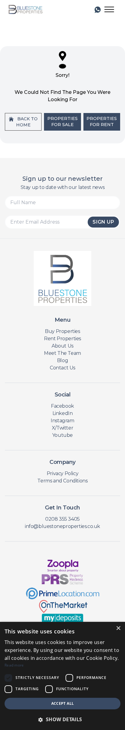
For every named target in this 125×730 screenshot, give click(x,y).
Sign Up (103, 222)
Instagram (62, 420)
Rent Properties (62, 338)
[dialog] (62, 676)
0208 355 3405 (62, 519)
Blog (62, 360)
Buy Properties (62, 331)
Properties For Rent (101, 121)
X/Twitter (62, 428)
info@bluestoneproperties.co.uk (62, 526)
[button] (62, 719)
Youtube (62, 435)
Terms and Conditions (62, 481)
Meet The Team (62, 353)
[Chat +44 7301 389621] (97, 9)
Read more (14, 665)
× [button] (118, 628)
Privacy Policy (62, 473)
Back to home (27, 122)
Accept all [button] (62, 703)
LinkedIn (62, 413)
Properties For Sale (62, 121)
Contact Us (62, 368)
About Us (62, 346)
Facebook (62, 406)
